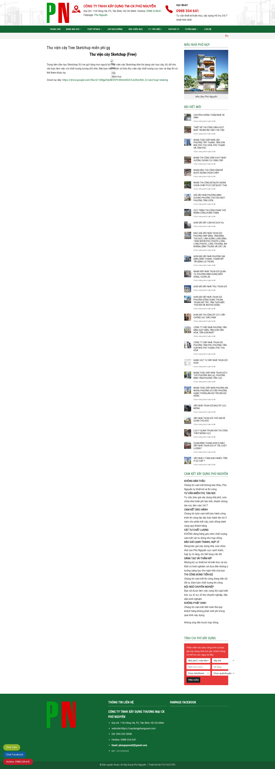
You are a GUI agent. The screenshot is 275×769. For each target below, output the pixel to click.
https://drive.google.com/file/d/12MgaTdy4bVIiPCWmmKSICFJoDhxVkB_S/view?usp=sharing (115, 79)
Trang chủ (55, 29)
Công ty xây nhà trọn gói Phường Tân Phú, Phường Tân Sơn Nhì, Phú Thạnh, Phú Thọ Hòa (210, 346)
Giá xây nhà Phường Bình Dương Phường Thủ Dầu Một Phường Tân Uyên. (209, 198)
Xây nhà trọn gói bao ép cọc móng (210, 407)
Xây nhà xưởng (115, 29)
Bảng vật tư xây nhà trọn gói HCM (211, 361)
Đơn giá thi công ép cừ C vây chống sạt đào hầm (209, 316)
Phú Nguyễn (100, 15)
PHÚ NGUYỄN (168, 764)
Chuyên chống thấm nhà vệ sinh (209, 116)
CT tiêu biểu (154, 29)
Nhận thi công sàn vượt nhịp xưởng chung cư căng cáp (210, 159)
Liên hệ (207, 29)
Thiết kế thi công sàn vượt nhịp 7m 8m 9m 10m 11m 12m (209, 128)
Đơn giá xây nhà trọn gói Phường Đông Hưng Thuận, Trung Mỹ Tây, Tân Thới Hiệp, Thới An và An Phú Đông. (209, 301)
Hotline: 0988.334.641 (18, 761)
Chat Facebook (14, 754)
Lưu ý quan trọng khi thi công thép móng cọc (211, 432)
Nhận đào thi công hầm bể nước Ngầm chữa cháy (208, 171)
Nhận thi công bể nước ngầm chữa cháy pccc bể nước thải (210, 184)
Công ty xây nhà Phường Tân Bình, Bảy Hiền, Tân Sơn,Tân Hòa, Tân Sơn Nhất (210, 330)
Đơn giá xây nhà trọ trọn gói (210, 286)
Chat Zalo (11, 747)
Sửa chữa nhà (135, 29)
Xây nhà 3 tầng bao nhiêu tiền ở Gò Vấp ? (210, 459)
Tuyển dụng (190, 29)
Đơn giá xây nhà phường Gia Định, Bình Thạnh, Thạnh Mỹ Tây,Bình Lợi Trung (209, 259)
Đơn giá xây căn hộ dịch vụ (209, 222)
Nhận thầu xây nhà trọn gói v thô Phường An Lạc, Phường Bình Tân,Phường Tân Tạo (210, 375)
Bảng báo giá (72, 29)
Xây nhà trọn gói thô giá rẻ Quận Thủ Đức (209, 419)
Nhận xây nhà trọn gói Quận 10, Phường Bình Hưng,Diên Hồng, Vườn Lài (210, 274)
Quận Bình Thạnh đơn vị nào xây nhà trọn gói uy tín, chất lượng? (210, 446)
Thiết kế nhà (93, 29)
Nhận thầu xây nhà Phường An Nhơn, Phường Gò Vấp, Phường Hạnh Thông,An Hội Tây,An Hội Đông (211, 392)
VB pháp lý (173, 29)
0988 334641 (153, 11)
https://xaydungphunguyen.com (138, 728)
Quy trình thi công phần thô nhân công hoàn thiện (210, 211)
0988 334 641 (128, 739)
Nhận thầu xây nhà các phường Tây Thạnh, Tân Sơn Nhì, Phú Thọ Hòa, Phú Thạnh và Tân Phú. (209, 144)
